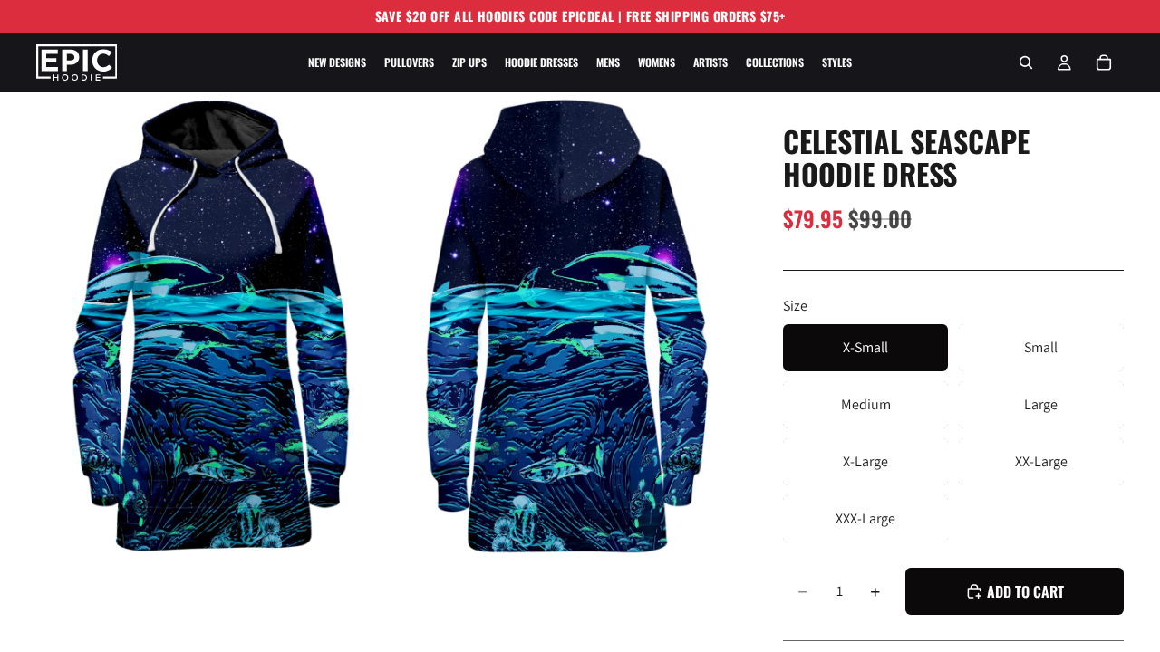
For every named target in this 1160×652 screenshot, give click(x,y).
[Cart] (1104, 62)
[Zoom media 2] (565, 325)
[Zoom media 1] (211, 325)
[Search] (1026, 62)
